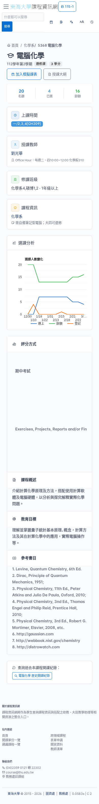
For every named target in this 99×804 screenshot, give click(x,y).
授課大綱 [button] (59, 74)
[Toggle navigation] (6, 7)
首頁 (14, 45)
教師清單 (57, 749)
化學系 (29, 45)
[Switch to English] (72, 22)
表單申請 (57, 740)
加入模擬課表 (26, 74)
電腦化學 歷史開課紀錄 (34, 676)
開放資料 (57, 744)
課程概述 (28, 479)
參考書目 (28, 558)
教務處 (63, 794)
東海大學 (14, 794)
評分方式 (28, 343)
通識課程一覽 (11, 744)
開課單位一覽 (11, 740)
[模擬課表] (51, 22)
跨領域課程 (58, 735)
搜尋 (7, 26)
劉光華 (17, 153)
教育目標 (28, 519)
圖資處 (50, 794)
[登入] (61, 22)
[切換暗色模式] (92, 22)
